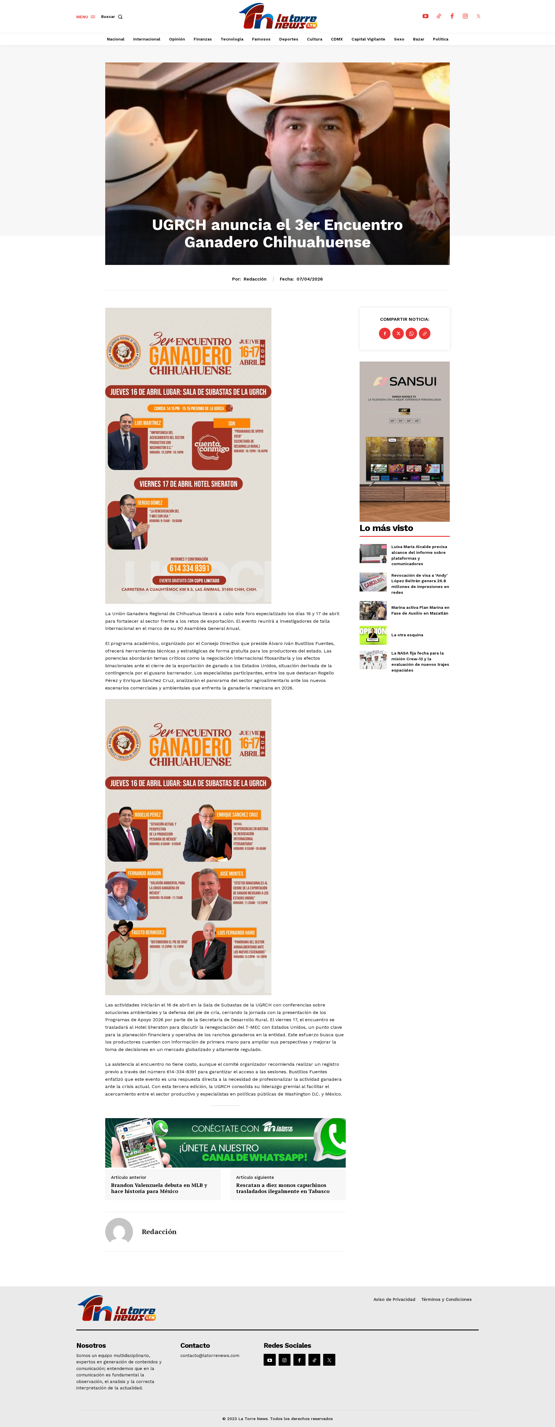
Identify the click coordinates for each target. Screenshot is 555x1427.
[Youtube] (425, 16)
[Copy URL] (424, 333)
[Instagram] (465, 16)
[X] (478, 16)
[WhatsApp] (411, 333)
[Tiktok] (439, 16)
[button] (113, 16)
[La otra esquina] (373, 635)
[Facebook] (452, 16)
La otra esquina (407, 635)
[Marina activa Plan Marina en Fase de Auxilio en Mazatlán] (373, 610)
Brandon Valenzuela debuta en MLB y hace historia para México (159, 1188)
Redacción (255, 279)
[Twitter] (398, 333)
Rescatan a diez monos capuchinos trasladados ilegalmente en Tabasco (283, 1188)
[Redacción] (119, 1232)
